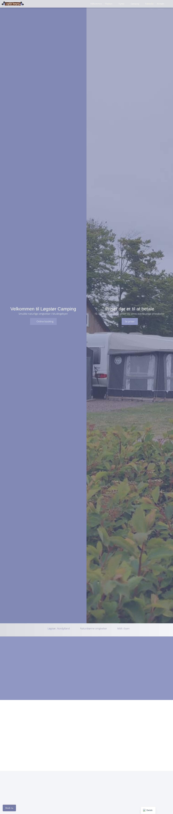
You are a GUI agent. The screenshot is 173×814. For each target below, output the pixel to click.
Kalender (149, 3)
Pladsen (108, 3)
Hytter (121, 3)
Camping (135, 3)
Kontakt (160, 3)
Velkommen (96, 3)
